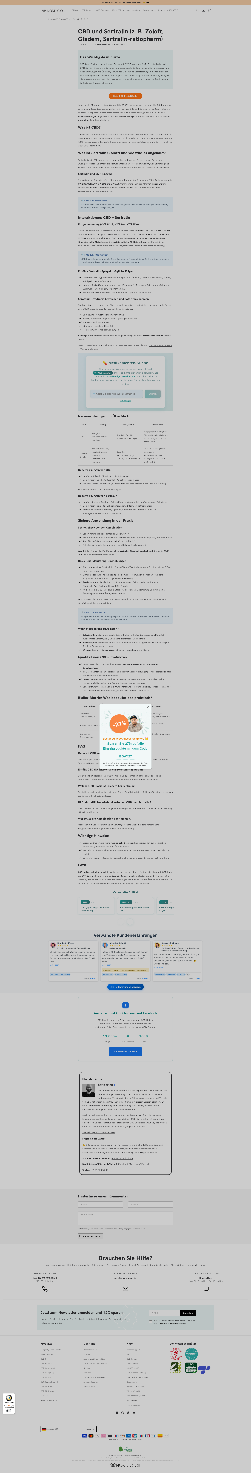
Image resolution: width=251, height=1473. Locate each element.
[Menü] (13, 1395)
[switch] (8, 1410)
